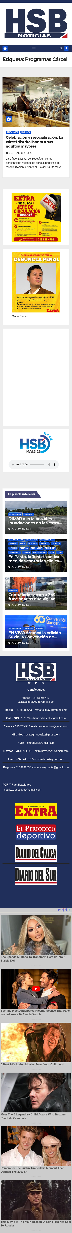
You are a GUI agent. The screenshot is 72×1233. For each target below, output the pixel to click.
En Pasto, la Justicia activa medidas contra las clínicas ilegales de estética (34, 561)
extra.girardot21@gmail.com (43, 734)
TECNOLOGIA (36, 548)
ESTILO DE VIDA (16, 540)
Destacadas (12, 132)
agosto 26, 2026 (21, 529)
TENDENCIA (50, 548)
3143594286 (41, 698)
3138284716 (22, 726)
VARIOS (26, 552)
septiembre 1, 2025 (20, 153)
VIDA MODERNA (39, 552)
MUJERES (32, 544)
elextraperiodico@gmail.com (50, 726)
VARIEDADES (14, 552)
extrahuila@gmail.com (40, 742)
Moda (22, 544)
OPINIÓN (13, 548)
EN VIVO (39, 628)
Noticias (56, 544)
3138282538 (23, 767)
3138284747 (24, 751)
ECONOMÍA (28, 628)
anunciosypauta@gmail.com (51, 767)
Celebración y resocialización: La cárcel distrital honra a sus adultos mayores (34, 142)
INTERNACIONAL (47, 540)
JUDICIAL (13, 544)
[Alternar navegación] (33, 48)
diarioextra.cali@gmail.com (49, 718)
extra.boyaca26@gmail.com (52, 751)
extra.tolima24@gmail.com (51, 710)
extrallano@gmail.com (50, 759)
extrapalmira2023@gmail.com (36, 701)
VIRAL (51, 552)
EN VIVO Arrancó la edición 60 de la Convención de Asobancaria (34, 637)
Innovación (31, 540)
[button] (61, 48)
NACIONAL (25, 132)
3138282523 (22, 718)
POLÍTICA (24, 548)
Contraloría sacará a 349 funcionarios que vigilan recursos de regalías (31, 599)
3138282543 (24, 710)
